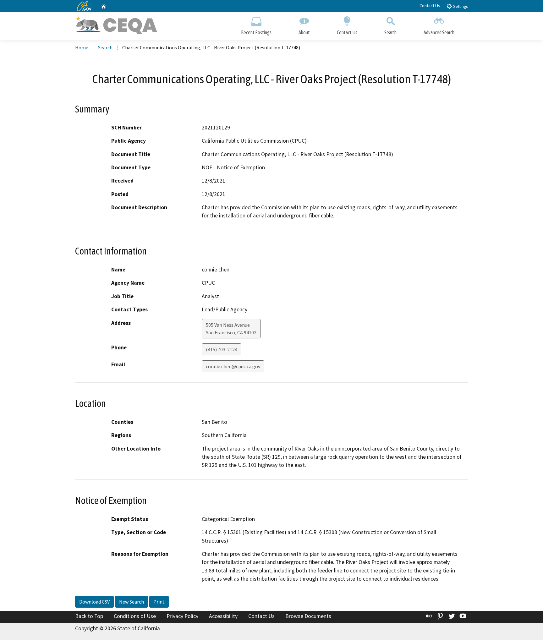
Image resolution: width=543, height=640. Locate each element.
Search (390, 32)
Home (81, 47)
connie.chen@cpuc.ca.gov (233, 366)
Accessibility (223, 616)
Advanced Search (439, 32)
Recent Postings (256, 32)
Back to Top (89, 616)
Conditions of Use (135, 616)
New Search (131, 602)
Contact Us (430, 5)
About (304, 32)
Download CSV (94, 602)
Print (159, 602)
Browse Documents (308, 616)
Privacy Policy (182, 616)
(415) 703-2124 (221, 349)
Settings (460, 6)
